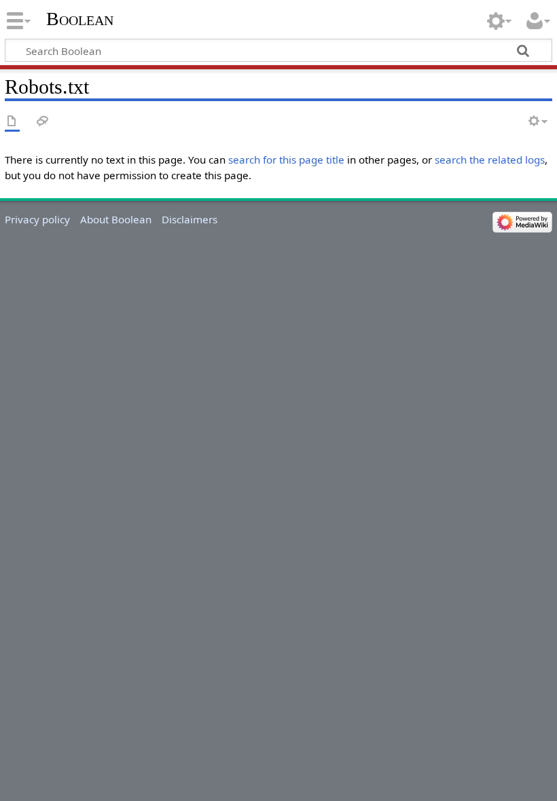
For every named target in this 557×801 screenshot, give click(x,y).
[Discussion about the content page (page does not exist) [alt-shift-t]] (42, 122)
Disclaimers (189, 219)
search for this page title (286, 159)
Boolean (79, 18)
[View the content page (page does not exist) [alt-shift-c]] (12, 122)
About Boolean (115, 219)
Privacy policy (37, 219)
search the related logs (490, 159)
